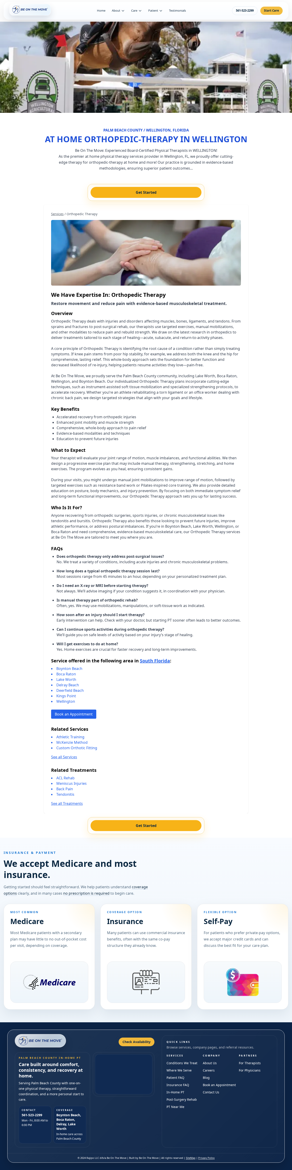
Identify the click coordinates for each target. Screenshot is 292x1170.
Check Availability (137, 1042)
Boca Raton (66, 674)
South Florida (155, 661)
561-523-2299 (245, 10)
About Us (210, 1063)
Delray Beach (67, 684)
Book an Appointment (74, 714)
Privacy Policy (206, 1158)
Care (134, 10)
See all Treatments (67, 803)
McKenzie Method (72, 742)
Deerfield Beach (70, 690)
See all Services (64, 756)
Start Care (271, 10)
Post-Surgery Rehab (182, 1099)
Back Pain (64, 788)
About (116, 10)
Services (57, 214)
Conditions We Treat (182, 1063)
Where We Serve (179, 1070)
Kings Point (66, 695)
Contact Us (211, 1092)
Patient (153, 10)
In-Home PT (175, 1092)
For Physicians (250, 1070)
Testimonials (177, 10)
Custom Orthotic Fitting (76, 747)
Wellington (65, 701)
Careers (209, 1070)
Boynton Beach (69, 668)
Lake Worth (66, 679)
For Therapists (250, 1063)
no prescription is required (86, 893)
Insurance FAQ (178, 1085)
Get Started (146, 192)
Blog (206, 1077)
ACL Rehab (65, 777)
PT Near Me (175, 1107)
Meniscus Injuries (71, 783)
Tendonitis (65, 794)
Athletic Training (70, 736)
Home (101, 10)
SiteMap (191, 1158)
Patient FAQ (175, 1077)
